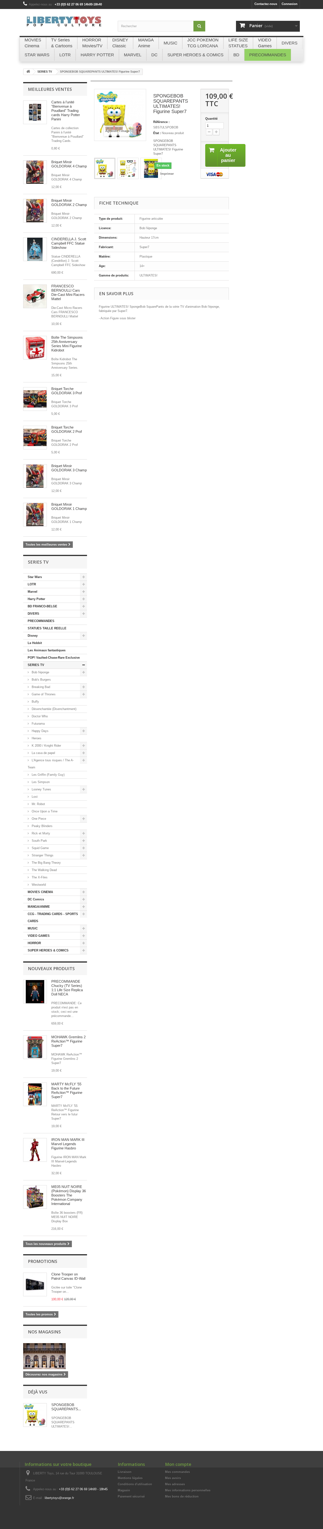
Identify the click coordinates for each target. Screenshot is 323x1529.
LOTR (32, 584)
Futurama (38, 723)
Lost (34, 796)
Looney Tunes (41, 789)
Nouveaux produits (51, 968)
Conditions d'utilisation (135, 1484)
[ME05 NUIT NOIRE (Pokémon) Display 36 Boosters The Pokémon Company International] (35, 1197)
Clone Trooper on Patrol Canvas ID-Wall (68, 1276)
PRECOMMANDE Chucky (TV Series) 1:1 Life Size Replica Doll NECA (67, 987)
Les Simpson (40, 782)
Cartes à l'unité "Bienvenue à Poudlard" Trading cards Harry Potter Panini (65, 110)
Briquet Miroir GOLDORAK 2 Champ (69, 202)
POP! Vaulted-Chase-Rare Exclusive (54, 657)
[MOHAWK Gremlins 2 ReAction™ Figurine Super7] (35, 1047)
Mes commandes (177, 1472)
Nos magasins (44, 1332)
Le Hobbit (35, 643)
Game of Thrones (43, 694)
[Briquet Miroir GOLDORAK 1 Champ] (35, 514)
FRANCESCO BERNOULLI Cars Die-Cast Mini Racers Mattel (68, 292)
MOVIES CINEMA (40, 892)
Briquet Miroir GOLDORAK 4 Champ (69, 164)
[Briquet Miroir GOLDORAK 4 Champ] (35, 172)
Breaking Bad (40, 687)
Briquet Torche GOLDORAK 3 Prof (66, 391)
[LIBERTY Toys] (67, 24)
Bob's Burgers (41, 679)
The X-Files (39, 877)
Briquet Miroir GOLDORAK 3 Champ (69, 468)
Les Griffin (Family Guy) (48, 774)
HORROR (34, 943)
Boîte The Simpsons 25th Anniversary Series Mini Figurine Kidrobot (67, 343)
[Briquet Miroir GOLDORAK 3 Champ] (35, 476)
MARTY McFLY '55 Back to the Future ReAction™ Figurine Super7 (66, 1090)
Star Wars (35, 577)
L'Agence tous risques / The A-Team (51, 763)
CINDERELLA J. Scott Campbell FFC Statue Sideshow (68, 243)
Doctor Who (39, 716)
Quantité (211, 118)
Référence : (161, 122)
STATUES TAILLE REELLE (47, 628)
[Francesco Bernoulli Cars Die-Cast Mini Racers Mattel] (35, 296)
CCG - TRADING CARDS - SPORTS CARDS (53, 917)
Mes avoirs (173, 1478)
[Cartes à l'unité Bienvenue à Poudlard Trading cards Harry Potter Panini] (35, 112)
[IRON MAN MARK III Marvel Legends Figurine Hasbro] (35, 1150)
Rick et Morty (40, 833)
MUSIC (33, 928)
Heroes (36, 738)
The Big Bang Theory (46, 862)
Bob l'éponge (40, 672)
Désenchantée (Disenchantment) (53, 709)
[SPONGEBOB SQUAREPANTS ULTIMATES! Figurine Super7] (104, 168)
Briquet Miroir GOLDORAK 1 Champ (69, 506)
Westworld (38, 884)
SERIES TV (36, 665)
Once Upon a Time (44, 811)
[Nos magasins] (55, 1356)
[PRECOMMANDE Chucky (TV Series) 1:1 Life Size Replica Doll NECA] (35, 991)
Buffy (35, 701)
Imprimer (167, 173)
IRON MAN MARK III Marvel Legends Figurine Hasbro (67, 1144)
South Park (39, 840)
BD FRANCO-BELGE (42, 606)
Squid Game (40, 848)
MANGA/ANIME (39, 906)
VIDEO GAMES (39, 936)
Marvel (32, 591)
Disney (33, 635)
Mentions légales (130, 1478)
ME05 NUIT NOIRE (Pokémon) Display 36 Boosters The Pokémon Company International (68, 1195)
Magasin (124, 1490)
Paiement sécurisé (131, 1496)
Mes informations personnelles (187, 1490)
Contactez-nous (265, 4)
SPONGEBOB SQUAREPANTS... (66, 1407)
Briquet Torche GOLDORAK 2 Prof (66, 429)
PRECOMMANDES (41, 621)
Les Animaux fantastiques (46, 650)
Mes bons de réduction (182, 1496)
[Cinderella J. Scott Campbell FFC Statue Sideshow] (35, 249)
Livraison (124, 1472)
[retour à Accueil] (28, 72)
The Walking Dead (44, 870)
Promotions (42, 1261)
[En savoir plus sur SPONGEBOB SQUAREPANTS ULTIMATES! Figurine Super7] (35, 1415)
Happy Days (39, 731)
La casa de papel (43, 753)
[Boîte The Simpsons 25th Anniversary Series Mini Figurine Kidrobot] (35, 347)
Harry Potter (36, 599)
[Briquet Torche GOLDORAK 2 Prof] (35, 437)
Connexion (289, 4)
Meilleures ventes (50, 89)
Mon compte (178, 1464)
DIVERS (33, 613)
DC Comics (36, 899)
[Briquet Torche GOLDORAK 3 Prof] (35, 399)
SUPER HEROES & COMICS (48, 950)
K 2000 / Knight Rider (46, 745)
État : (157, 133)
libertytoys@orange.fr (59, 1498)
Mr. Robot (38, 804)
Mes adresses (175, 1484)
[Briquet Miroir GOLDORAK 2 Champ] (35, 211)
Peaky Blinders (41, 826)
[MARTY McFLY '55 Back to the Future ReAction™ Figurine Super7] (35, 1094)
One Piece (38, 818)
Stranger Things (42, 855)
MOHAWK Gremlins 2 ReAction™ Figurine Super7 (68, 1041)
